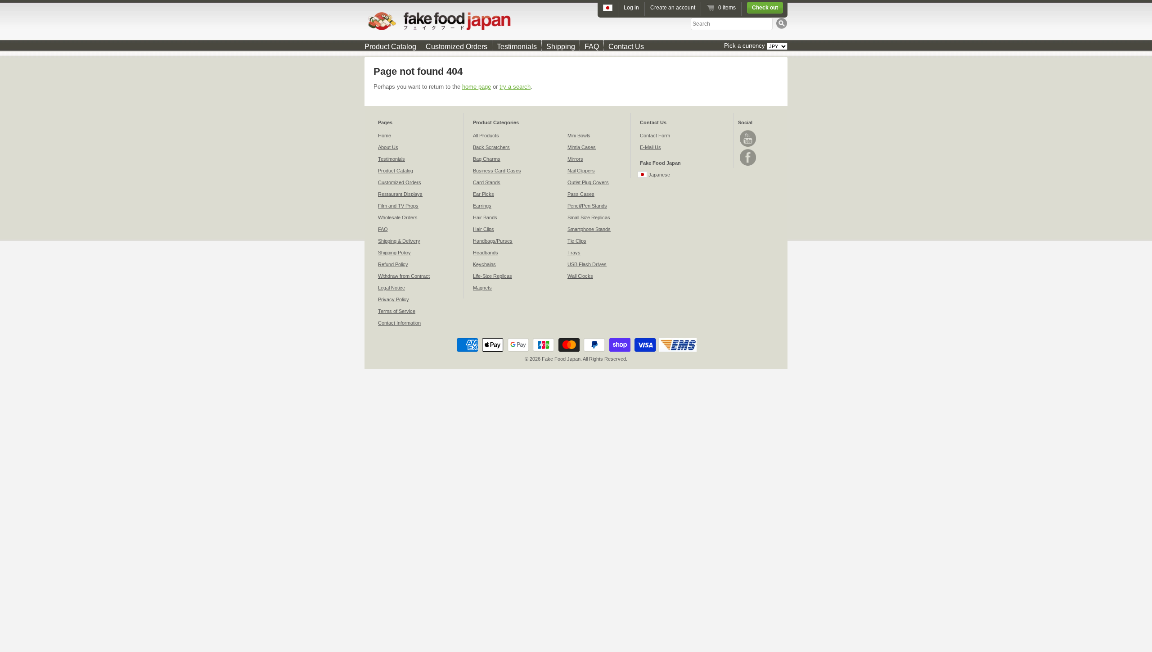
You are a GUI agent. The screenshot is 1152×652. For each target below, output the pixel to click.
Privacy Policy (393, 299)
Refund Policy (393, 264)
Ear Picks (483, 194)
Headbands (485, 252)
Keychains (484, 264)
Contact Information (399, 323)
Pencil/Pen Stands (587, 205)
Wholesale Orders (398, 217)
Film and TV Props (398, 205)
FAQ (592, 46)
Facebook (748, 157)
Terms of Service (396, 311)
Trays (573, 252)
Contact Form (655, 135)
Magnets (482, 287)
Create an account (672, 8)
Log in (631, 8)
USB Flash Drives (587, 264)
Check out (765, 8)
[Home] (576, 21)
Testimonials (517, 46)
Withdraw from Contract (404, 276)
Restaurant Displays (400, 194)
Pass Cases (580, 194)
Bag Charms (486, 159)
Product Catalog (390, 46)
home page (476, 86)
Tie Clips (576, 241)
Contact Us (626, 46)
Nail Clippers (581, 170)
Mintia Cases (581, 147)
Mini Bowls (578, 135)
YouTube (748, 138)
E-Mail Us (650, 147)
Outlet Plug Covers (588, 182)
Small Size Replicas (588, 217)
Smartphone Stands (589, 229)
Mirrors (575, 159)
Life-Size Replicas (492, 276)
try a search (515, 86)
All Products (486, 135)
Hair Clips (483, 229)
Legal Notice (391, 287)
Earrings (482, 205)
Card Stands (486, 182)
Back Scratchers (491, 147)
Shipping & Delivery (399, 241)
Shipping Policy (394, 252)
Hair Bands (485, 217)
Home (384, 135)
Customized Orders (456, 46)
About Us (388, 147)
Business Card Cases (497, 170)
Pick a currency (745, 45)
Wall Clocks (580, 276)
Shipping (560, 46)
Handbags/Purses (493, 241)
